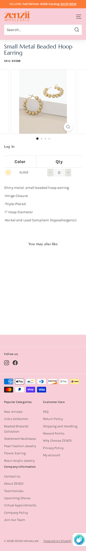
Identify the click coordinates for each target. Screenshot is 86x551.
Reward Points (53, 433)
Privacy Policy (53, 448)
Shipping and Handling (60, 426)
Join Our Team (14, 520)
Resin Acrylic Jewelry (19, 461)
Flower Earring (15, 453)
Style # (22, 312)
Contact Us (12, 476)
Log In (9, 146)
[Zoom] (68, 126)
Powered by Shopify (57, 541)
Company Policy (16, 513)
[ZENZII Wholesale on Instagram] (6, 362)
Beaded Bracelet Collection (16, 429)
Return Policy (53, 419)
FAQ (45, 412)
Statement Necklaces (20, 439)
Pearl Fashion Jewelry (20, 446)
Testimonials (14, 491)
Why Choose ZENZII (57, 441)
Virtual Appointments (20, 505)
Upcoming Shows (17, 498)
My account (51, 455)
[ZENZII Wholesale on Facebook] (15, 362)
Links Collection (16, 419)
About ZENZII (14, 484)
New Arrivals (13, 412)
